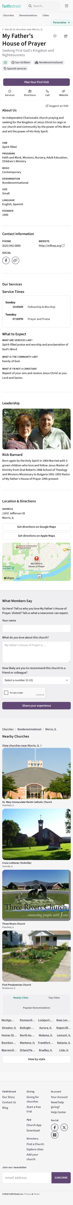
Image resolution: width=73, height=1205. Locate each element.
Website (63, 95)
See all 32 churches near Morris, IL (24, 29)
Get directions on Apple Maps (36, 536)
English (7, 204)
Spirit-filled (9, 147)
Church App (34, 1125)
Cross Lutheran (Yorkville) (16, 863)
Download (33, 1130)
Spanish (18, 204)
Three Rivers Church (13, 924)
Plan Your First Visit (36, 82)
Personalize (61, 22)
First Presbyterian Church (16, 985)
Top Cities (54, 998)
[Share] (66, 36)
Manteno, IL (27, 1043)
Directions (30, 95)
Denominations (28, 15)
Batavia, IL (64, 1043)
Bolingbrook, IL (29, 1028)
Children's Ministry (14, 161)
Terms (36, 1194)
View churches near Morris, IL (21, 745)
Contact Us (9, 1102)
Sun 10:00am (22, 62)
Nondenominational (51, 62)
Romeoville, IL (29, 1020)
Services (9, 95)
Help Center (58, 1112)
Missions (28, 157)
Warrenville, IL (10, 1050)
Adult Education (56, 157)
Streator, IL (9, 1028)
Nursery (40, 157)
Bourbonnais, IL (11, 1043)
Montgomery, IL (11, 1020)
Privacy (27, 1194)
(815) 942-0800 (11, 245)
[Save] (54, 36)
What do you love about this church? (25, 637)
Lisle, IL (64, 1050)
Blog (5, 1108)
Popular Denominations (36, 1008)
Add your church (32, 1156)
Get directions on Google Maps (36, 527)
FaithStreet (11, 6)
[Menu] (67, 6)
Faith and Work (11, 157)
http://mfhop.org (50, 245)
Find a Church (35, 1144)
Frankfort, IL (46, 1043)
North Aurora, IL (30, 1035)
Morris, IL (8, 518)
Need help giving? (57, 1104)
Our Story (8, 1097)
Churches (8, 15)
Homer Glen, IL (11, 1035)
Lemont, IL (64, 1035)
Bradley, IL (45, 1050)
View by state (36, 1059)
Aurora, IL (45, 1028)
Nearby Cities (20, 998)
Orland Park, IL (29, 1050)
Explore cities (35, 1149)
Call (47, 95)
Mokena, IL (46, 1035)
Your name (9, 620)
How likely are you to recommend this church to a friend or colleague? (34, 670)
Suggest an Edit (58, 106)
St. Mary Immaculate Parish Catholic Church (27, 802)
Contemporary (11, 172)
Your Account (59, 1097)
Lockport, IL (45, 1020)
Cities (45, 15)
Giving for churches (33, 1099)
